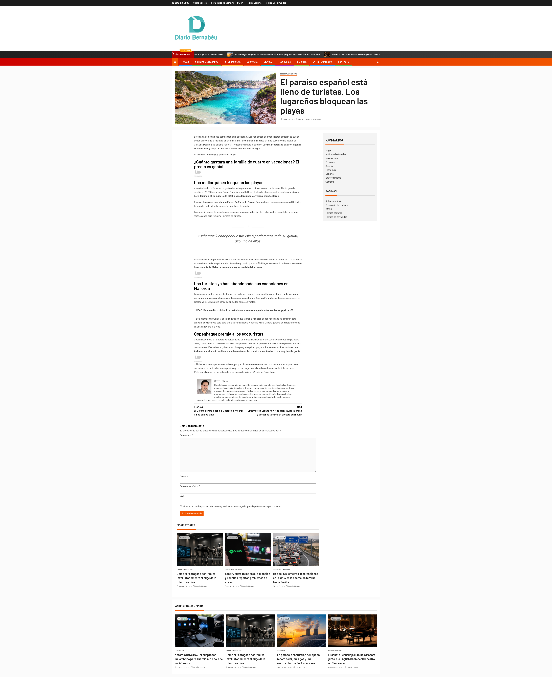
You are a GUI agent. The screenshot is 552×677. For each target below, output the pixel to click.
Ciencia (268, 62)
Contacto (343, 62)
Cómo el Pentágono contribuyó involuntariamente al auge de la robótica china (196, 578)
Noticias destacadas (206, 62)
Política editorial (254, 3)
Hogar (185, 62)
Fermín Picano (201, 586)
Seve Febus (288, 119)
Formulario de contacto (222, 3)
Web (182, 496)
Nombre (184, 476)
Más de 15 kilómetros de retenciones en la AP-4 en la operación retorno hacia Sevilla (295, 578)
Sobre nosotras (201, 3)
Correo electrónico (190, 486)
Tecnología (284, 62)
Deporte (301, 62)
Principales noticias (288, 74)
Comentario (186, 435)
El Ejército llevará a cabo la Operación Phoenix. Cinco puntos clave (219, 411)
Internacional (232, 62)
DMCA (240, 3)
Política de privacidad (275, 3)
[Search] (377, 62)
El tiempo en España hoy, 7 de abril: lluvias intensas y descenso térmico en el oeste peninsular (275, 411)
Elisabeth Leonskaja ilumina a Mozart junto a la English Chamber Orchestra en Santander (333, 54)
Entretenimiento (322, 62)
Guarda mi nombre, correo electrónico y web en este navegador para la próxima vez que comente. (232, 506)
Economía (252, 62)
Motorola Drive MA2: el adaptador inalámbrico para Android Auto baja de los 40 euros (199, 659)
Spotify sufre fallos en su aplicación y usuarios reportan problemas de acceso (247, 578)
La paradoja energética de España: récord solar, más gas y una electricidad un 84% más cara (238, 54)
